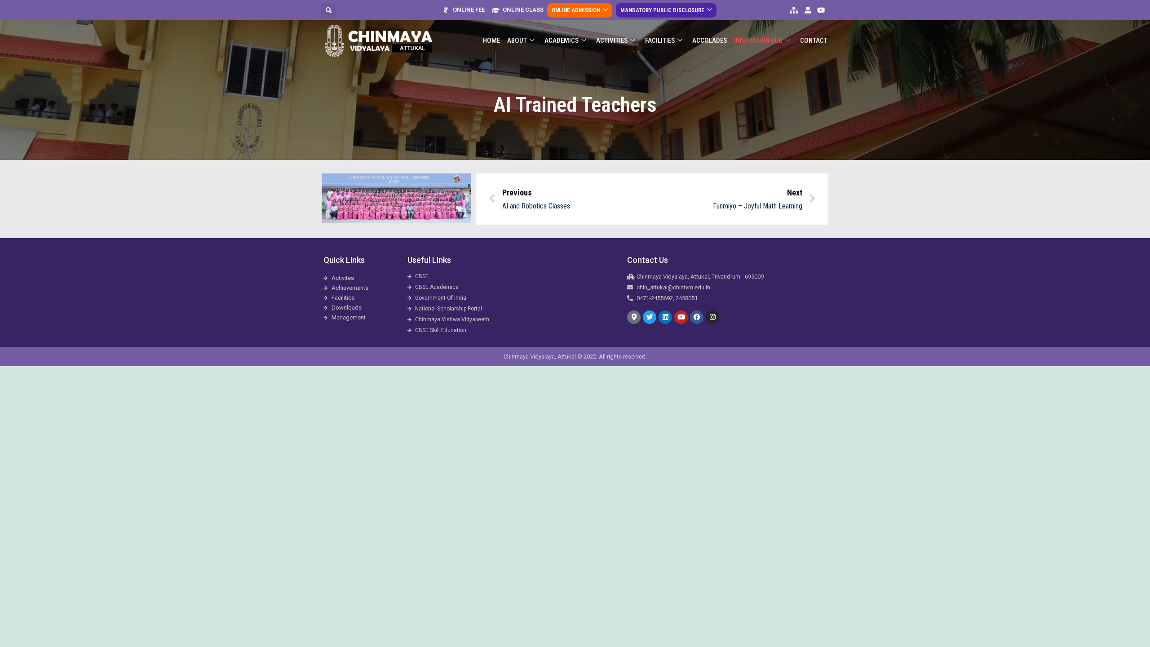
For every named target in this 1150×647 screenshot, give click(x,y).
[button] (328, 10)
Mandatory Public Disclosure (662, 10)
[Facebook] (696, 317)
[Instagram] (712, 317)
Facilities (660, 40)
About (517, 40)
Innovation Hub (758, 40)
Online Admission (576, 10)
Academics (561, 40)
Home (491, 40)
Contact (813, 40)
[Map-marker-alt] (634, 317)
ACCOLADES (709, 40)
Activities (612, 40)
